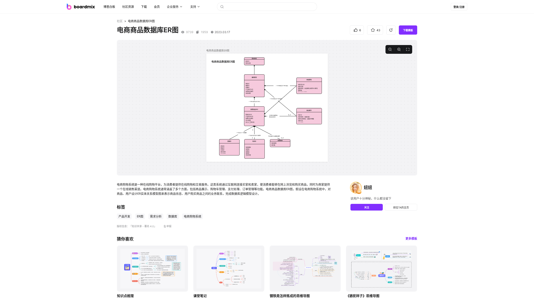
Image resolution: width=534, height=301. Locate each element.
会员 (157, 6)
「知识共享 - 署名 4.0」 (142, 226)
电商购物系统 (192, 216)
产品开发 (124, 216)
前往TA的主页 (401, 207)
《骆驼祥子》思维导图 (362, 296)
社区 (120, 21)
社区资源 (128, 6)
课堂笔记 (200, 296)
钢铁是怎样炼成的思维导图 (290, 296)
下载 (144, 6)
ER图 (140, 216)
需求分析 (156, 216)
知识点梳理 (125, 296)
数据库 (172, 216)
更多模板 (411, 238)
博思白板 (109, 6)
